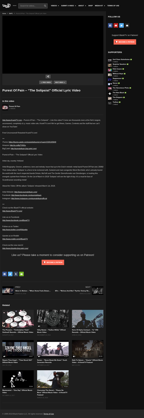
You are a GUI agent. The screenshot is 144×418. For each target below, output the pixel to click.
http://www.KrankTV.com (12, 120)
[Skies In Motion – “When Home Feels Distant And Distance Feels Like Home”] (26, 290)
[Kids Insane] (110, 70)
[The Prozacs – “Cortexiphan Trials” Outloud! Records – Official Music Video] (18, 319)
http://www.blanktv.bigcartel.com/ (15, 248)
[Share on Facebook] (4, 274)
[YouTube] (116, 25)
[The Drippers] (110, 98)
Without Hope (118, 74)
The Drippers (118, 97)
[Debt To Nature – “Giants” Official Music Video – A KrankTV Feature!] (87, 349)
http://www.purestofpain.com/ (25, 192)
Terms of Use (48, 414)
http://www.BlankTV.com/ (12, 211)
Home (4, 13)
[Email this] (21, 274)
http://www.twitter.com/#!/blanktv (15, 230)
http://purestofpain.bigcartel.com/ (24, 149)
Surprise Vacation (119, 64)
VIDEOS (54, 6)
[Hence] (110, 84)
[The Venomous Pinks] (110, 89)
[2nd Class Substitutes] (110, 60)
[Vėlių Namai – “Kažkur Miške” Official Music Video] (53, 319)
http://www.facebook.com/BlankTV (16, 220)
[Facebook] (110, 25)
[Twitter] (121, 25)
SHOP (90, 6)
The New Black (118, 92)
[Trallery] (110, 103)
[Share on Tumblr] (16, 274)
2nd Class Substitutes (121, 59)
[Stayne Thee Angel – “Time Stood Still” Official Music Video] (18, 349)
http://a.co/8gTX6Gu (18, 145)
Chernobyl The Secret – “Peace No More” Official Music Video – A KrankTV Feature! (52, 392)
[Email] (127, 25)
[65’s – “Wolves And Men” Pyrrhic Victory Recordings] (79, 290)
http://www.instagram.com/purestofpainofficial (29, 198)
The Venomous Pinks (121, 88)
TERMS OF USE (113, 6)
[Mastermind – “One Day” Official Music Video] (18, 379)
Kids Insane (117, 69)
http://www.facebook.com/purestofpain (26, 195)
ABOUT (81, 6)
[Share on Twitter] (10, 274)
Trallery (115, 102)
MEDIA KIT (99, 6)
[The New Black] (110, 93)
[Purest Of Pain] (5, 107)
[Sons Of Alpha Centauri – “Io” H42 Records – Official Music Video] (87, 319)
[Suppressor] (110, 79)
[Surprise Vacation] (110, 65)
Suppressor (117, 78)
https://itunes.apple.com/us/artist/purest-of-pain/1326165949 (32, 142)
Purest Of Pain (14, 106)
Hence (115, 83)
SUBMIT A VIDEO (67, 6)
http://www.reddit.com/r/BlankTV (15, 239)
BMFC (11, 13)
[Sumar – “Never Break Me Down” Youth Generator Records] (53, 349)
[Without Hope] (110, 75)
